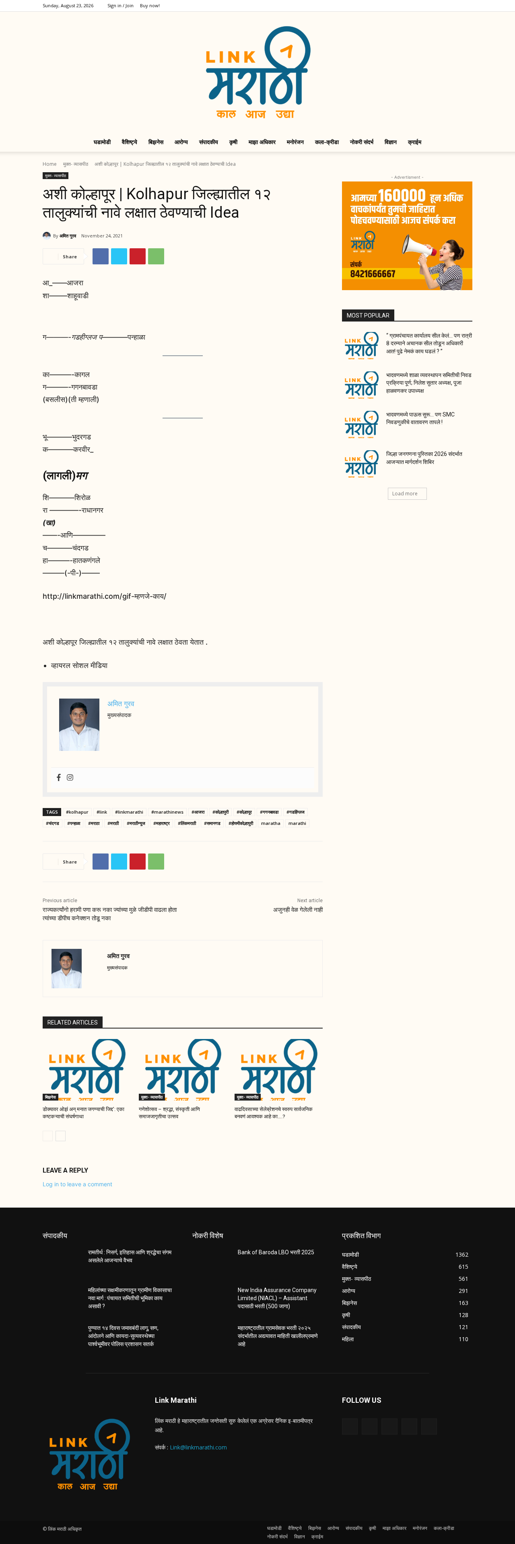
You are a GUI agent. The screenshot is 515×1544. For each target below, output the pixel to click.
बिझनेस (155, 142)
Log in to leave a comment (77, 1184)
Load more (405, 493)
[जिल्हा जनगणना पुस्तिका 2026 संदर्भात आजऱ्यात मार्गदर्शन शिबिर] (361, 464)
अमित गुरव (68, 236)
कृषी (233, 142)
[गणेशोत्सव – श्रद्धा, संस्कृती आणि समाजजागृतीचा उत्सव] (183, 1070)
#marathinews (167, 812)
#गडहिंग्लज (295, 812)
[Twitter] (440, 5)
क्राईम (414, 142)
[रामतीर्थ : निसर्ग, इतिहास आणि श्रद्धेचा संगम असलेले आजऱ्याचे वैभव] (62, 1262)
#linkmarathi (129, 812)
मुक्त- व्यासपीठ (75, 164)
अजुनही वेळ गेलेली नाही (298, 909)
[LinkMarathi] (257, 72)
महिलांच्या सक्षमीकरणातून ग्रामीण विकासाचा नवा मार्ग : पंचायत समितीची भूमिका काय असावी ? (130, 1298)
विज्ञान (391, 142)
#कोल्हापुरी (220, 812)
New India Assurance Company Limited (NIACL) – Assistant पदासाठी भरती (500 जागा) (277, 1298)
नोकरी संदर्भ (361, 142)
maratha (270, 823)
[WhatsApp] (156, 256)
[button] (462, 142)
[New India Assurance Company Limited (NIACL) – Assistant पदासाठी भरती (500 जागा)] (211, 1300)
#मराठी (113, 823)
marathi (297, 823)
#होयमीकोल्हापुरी (241, 823)
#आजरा (198, 812)
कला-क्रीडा (327, 142)
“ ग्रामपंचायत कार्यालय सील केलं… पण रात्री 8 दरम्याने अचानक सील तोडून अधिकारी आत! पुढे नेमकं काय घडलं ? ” (429, 343)
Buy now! (150, 5)
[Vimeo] (453, 5)
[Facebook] (413, 5)
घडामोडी (102, 142)
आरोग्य (181, 142)
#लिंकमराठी (187, 823)
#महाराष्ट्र (161, 823)
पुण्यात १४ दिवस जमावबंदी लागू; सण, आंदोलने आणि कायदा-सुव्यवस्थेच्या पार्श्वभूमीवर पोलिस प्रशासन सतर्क (123, 1336)
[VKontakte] (429, 1426)
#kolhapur (77, 812)
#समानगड (212, 823)
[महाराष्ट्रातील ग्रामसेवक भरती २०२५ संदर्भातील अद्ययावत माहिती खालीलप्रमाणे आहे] (211, 1338)
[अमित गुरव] (48, 236)
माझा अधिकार (262, 142)
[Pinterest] (138, 256)
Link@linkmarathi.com (198, 1447)
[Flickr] (389, 1426)
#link (102, 812)
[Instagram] (426, 5)
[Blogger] (350, 1426)
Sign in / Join (120, 5)
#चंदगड (52, 823)
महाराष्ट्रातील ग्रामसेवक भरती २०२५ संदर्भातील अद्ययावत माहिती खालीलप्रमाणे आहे (278, 1336)
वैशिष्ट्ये (129, 142)
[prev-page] (48, 1136)
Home (50, 164)
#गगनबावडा (269, 812)
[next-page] (61, 1136)
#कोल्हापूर (244, 812)
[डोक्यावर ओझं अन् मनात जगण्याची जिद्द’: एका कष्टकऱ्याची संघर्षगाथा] (87, 1070)
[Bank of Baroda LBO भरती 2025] (211, 1262)
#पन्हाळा (73, 823)
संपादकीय (208, 142)
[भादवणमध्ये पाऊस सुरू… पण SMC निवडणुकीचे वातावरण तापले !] (361, 424)
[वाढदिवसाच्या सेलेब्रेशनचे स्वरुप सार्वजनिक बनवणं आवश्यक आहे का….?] (279, 1070)
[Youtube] (466, 5)
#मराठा (93, 823)
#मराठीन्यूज (136, 823)
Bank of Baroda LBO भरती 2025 (276, 1252)
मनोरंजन (295, 142)
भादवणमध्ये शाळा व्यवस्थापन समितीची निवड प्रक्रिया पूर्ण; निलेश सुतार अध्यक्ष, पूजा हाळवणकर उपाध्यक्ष (429, 383)
